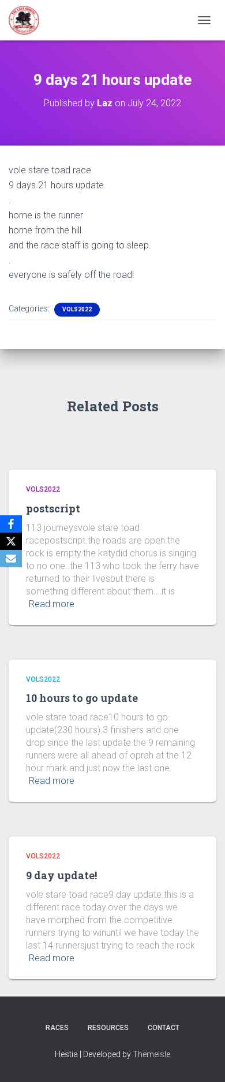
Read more (51, 603)
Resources (108, 1028)
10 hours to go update (82, 698)
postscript (53, 508)
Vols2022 (77, 309)
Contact (163, 1028)
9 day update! (61, 875)
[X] (11, 541)
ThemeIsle (151, 1054)
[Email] (11, 558)
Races (57, 1028)
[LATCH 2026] (28, 20)
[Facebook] (11, 524)
